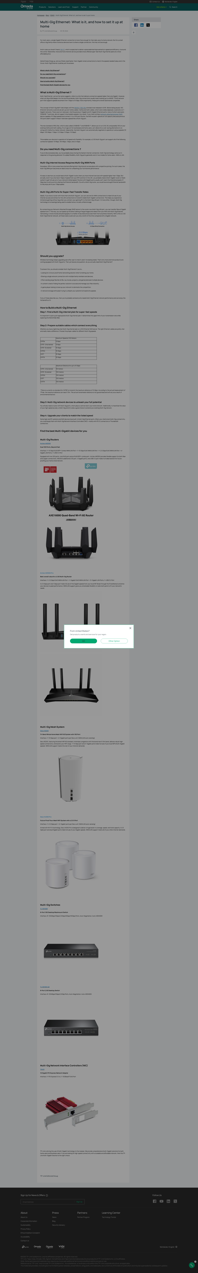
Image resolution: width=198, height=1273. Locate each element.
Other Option (114, 641)
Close (130, 628)
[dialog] (99, 636)
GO (83, 641)
